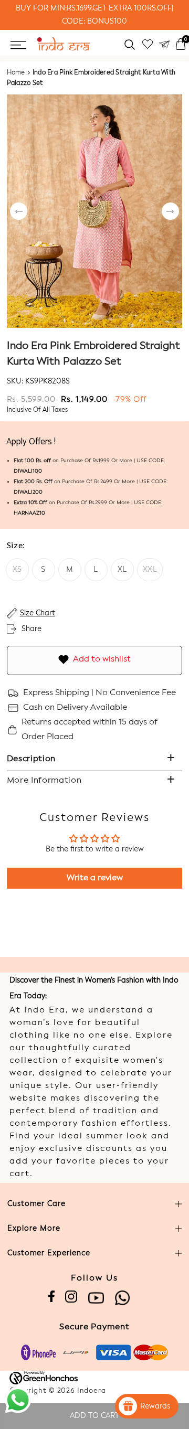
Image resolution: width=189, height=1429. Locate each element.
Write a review (95, 878)
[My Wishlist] (147, 44)
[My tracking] (164, 44)
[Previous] (18, 212)
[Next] (170, 212)
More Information (44, 780)
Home (16, 73)
